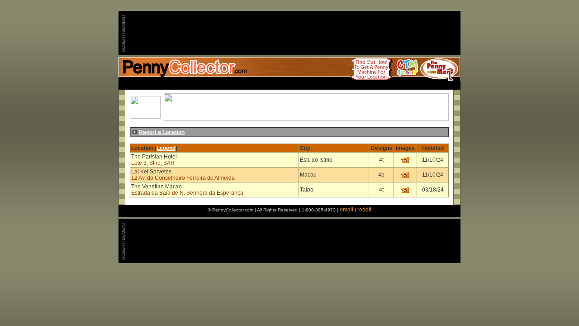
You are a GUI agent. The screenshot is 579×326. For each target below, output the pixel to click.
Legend (166, 148)
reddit (364, 209)
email (346, 209)
